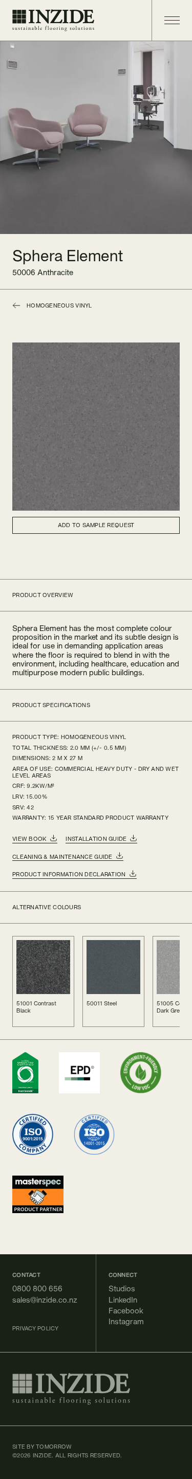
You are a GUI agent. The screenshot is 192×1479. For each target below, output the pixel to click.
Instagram (126, 1321)
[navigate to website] (25, 1072)
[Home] (53, 20)
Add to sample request (96, 525)
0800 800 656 (37, 1288)
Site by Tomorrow (42, 1447)
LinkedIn (123, 1299)
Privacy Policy (35, 1328)
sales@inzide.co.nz (44, 1299)
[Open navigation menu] (166, 20)
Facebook (126, 1310)
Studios (122, 1288)
